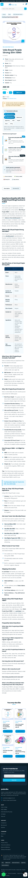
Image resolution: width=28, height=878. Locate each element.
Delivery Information (6, 849)
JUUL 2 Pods (4, 807)
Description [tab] (7, 188)
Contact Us (3, 822)
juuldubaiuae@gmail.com (9, 798)
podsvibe (5, 789)
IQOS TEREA (4, 809)
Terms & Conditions (5, 844)
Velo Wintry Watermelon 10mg (20, 751)
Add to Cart (7, 731)
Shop (9, 14)
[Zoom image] (23, 41)
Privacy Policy (4, 842)
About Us (3, 833)
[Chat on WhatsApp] (4, 874)
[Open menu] (2, 4)
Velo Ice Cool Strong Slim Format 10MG (6, 725)
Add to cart (19, 92)
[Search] (25, 9)
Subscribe (14, 780)
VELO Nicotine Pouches (6, 811)
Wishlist (3, 827)
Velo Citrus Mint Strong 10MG (19, 725)
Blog (2, 836)
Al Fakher (3, 814)
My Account (4, 825)
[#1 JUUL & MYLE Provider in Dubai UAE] (12, 4)
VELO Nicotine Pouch (17, 14)
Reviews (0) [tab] (16, 188)
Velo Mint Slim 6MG (8, 750)
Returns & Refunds (5, 847)
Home (4, 14)
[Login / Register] (23, 4)
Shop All (3, 816)
